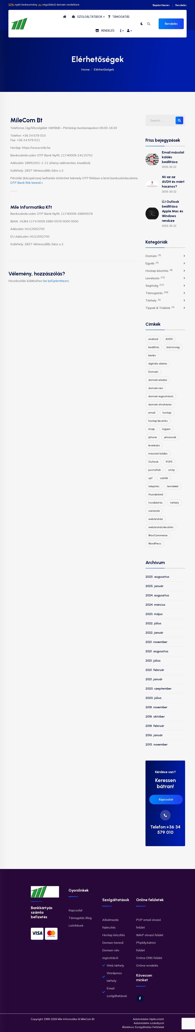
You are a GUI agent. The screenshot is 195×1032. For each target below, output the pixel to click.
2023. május (154, 614)
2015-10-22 (169, 167)
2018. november (156, 707)
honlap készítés (158, 421)
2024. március (155, 604)
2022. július (153, 623)
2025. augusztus (157, 576)
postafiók (154, 470)
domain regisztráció (160, 396)
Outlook (153, 461)
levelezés (154, 445)
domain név (155, 388)
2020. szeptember (158, 688)
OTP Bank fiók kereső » (26, 183)
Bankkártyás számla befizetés (41, 912)
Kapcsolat (166, 799)
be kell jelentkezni (56, 281)
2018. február (154, 726)
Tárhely (153, 300)
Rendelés (181, 5)
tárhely (174, 502)
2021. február (154, 670)
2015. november (156, 744)
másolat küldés (158, 453)
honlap (167, 412)
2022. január (154, 632)
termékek (172, 486)
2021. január (153, 679)
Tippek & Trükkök (159, 308)
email (151, 412)
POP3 (169, 461)
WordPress (154, 543)
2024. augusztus (157, 595)
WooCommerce (158, 535)
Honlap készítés (159, 270)
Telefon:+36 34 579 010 (165, 829)
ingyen (166, 429)
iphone (152, 437)
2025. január (154, 586)
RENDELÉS (106, 30)
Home (85, 69)
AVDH (169, 339)
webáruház (155, 519)
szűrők (164, 478)
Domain (153, 256)
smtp (171, 470)
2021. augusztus (156, 651)
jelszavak (170, 437)
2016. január (154, 735)
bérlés (152, 355)
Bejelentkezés (161, 5)
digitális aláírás (157, 363)
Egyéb (152, 263)
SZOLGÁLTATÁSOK (88, 16)
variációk (154, 510)
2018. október (155, 716)
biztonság (173, 347)
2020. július (153, 698)
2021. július (153, 660)
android (153, 339)
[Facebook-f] (140, 998)
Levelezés (155, 278)
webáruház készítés (160, 527)
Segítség (154, 285)
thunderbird (155, 494)
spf (150, 478)
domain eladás (157, 380)
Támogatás (156, 293)
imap (151, 429)
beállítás (153, 347)
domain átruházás (160, 404)
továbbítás (155, 502)
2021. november (156, 642)
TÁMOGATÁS (119, 16)
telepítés (153, 486)
